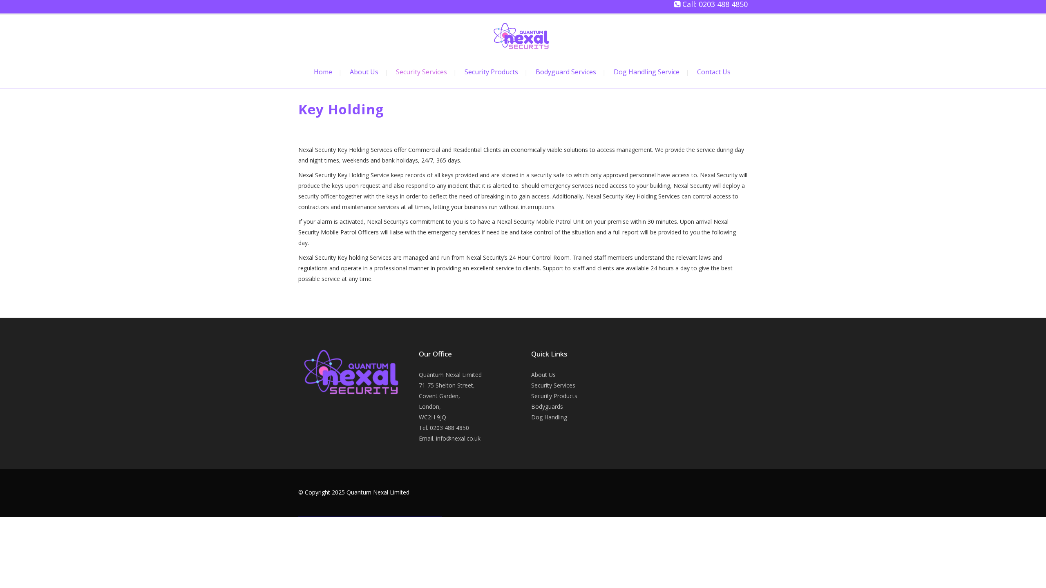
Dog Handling (549, 417)
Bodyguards (547, 406)
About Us (543, 375)
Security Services (553, 385)
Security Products (554, 396)
